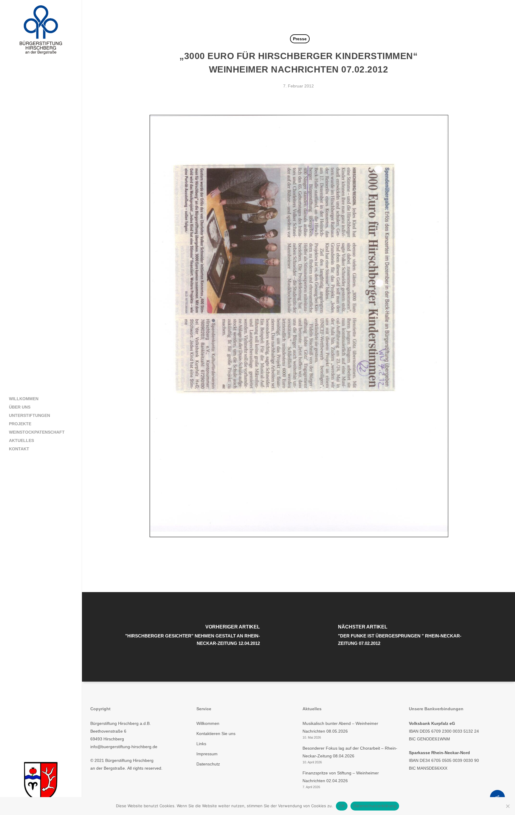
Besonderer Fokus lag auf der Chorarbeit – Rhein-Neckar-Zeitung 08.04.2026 (350, 752)
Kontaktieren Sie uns (215, 733)
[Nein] (508, 806)
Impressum (207, 753)
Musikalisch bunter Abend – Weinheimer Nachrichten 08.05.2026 (340, 727)
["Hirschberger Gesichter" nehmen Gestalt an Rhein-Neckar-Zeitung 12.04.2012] (190, 637)
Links (201, 743)
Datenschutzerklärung (374, 805)
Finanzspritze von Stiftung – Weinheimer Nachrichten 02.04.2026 (341, 777)
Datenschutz (208, 764)
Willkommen (207, 723)
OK (342, 805)
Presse (300, 38)
